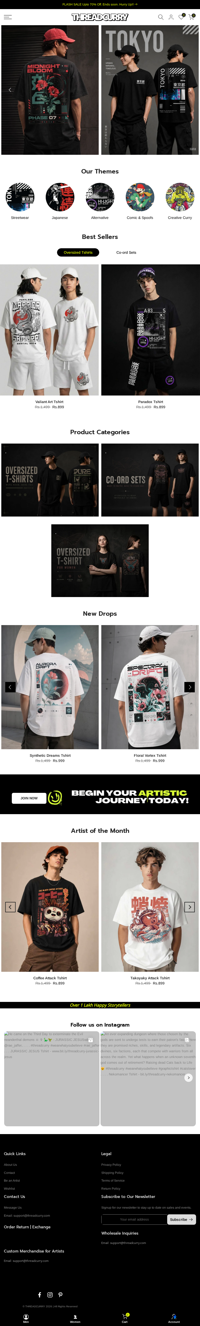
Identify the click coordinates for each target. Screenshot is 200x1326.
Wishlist (9, 1188)
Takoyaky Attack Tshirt (150, 978)
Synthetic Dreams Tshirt (50, 755)
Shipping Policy (112, 1173)
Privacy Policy (111, 1165)
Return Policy (110, 1188)
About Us (10, 1165)
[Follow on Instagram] (50, 1295)
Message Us (13, 1207)
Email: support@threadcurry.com (27, 1215)
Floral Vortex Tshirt (150, 755)
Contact (9, 1173)
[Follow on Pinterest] (60, 1295)
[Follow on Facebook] (39, 1295)
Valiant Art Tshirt (49, 402)
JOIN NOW (29, 798)
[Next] (189, 90)
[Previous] (10, 90)
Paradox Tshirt (150, 402)
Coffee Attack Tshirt (50, 978)
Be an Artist (12, 1180)
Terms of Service (113, 1180)
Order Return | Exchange (27, 1227)
